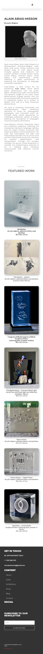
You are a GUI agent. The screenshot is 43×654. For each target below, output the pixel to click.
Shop (8, 589)
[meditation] (21, 203)
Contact (9, 598)
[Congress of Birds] (21, 310)
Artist (8, 580)
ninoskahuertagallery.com (13, 644)
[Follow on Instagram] (10, 606)
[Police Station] (21, 461)
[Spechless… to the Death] (21, 506)
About (8, 575)
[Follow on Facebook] (5, 606)
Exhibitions (11, 584)
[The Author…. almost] (21, 368)
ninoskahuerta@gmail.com (14, 565)
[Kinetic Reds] (21, 257)
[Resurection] (21, 419)
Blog (8, 594)
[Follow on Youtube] (15, 606)
